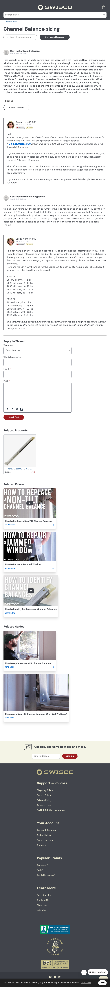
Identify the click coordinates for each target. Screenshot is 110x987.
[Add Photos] (21, 409)
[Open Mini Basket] (104, 7)
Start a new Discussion (54, 37)
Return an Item (45, 840)
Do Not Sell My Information (51, 810)
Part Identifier (44, 895)
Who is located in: (12, 357)
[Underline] (17, 409)
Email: (6, 369)
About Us (42, 905)
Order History (44, 835)
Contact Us (43, 900)
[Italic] (12, 409)
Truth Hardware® (46, 875)
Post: (5, 381)
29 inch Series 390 (20, 144)
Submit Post (14, 417)
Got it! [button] (102, 983)
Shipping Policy (45, 790)
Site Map (41, 910)
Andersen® (43, 865)
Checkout (42, 845)
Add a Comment (17, 107)
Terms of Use (44, 805)
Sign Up (70, 756)
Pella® (40, 870)
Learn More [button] (86, 983)
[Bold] (7, 409)
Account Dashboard (47, 830)
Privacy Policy (44, 800)
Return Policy (44, 795)
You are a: (8, 345)
